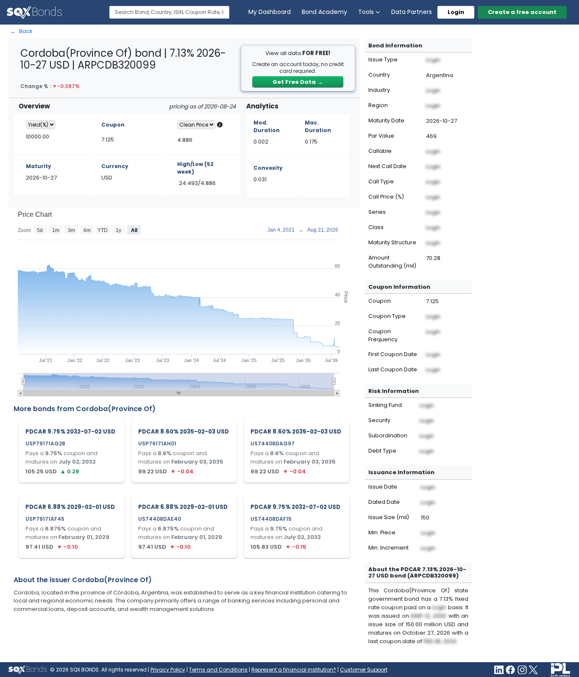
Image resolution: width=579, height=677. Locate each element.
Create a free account (522, 12)
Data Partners (411, 12)
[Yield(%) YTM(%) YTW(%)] (41, 124)
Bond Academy (324, 12)
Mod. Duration (266, 126)
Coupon (113, 124)
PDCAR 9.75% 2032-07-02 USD (70, 432)
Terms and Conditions (218, 669)
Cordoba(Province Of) (116, 409)
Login (456, 12)
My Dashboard (269, 12)
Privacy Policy (167, 669)
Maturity (38, 166)
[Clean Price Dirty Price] (196, 124)
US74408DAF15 (271, 518)
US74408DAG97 (273, 443)
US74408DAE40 (159, 518)
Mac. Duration (318, 126)
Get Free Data (298, 82)
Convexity (268, 167)
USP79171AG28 (45, 443)
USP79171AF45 (44, 518)
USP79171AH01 (157, 443)
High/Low (195, 167)
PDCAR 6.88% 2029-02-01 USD (70, 507)
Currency (114, 166)
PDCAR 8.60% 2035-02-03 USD (183, 432)
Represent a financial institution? (293, 669)
